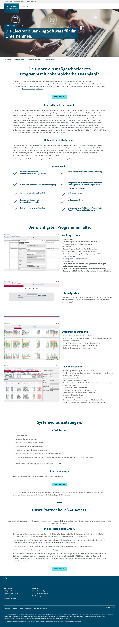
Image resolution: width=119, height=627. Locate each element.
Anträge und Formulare (10, 591)
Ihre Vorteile (7, 59)
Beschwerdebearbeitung (11, 593)
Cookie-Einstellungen (26, 608)
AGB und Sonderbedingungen (40, 591)
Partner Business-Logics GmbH (32, 89)
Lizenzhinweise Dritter (40, 608)
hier (57, 550)
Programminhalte (19, 59)
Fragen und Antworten (10, 598)
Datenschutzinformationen (40, 593)
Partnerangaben (50, 59)
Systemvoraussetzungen (35, 59)
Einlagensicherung (9, 596)
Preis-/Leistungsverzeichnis (40, 596)
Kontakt (14, 608)
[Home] (5, 579)
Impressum (7, 608)
